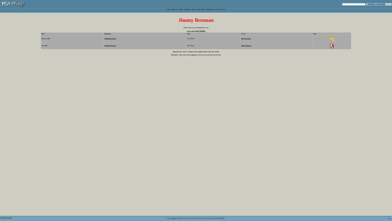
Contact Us (221, 9)
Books (181, 9)
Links (215, 9)
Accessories (187, 9)
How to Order (201, 9)
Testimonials (209, 9)
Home (169, 9)
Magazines (175, 9)
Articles (194, 9)
